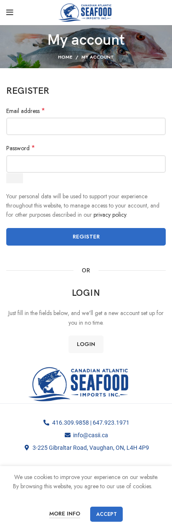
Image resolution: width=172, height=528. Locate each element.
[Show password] (14, 178)
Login (86, 344)
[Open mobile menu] (10, 12)
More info (64, 514)
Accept (106, 514)
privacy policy (110, 214)
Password (20, 148)
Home (65, 57)
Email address (25, 110)
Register (86, 237)
